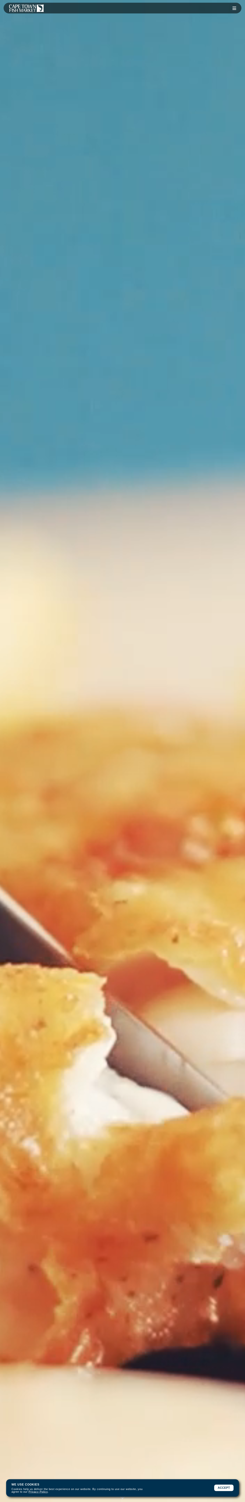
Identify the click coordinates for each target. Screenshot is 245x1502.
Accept (224, 1487)
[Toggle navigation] (234, 8)
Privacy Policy (38, 1491)
